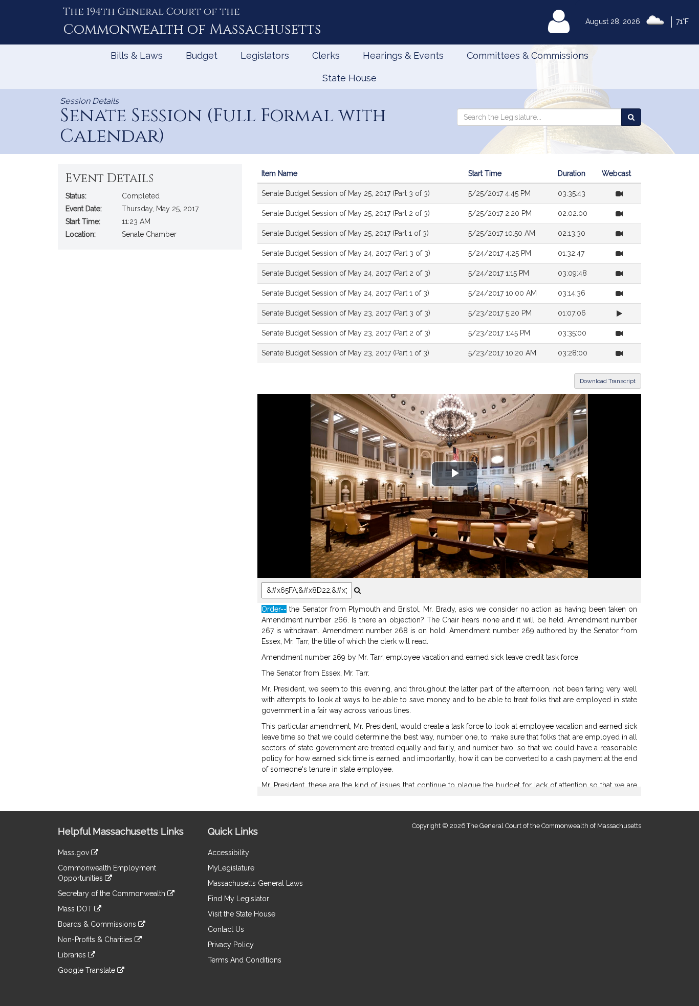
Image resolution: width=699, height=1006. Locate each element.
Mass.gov (74, 852)
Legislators (265, 55)
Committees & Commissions (527, 55)
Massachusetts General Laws (255, 883)
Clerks (326, 55)
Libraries (73, 955)
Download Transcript (608, 381)
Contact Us (226, 929)
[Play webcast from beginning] (619, 193)
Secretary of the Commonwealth (112, 893)
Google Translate (87, 970)
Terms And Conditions (244, 960)
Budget (201, 55)
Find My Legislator (238, 899)
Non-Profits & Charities (96, 939)
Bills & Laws (137, 55)
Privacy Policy (231, 945)
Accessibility (228, 852)
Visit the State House (241, 914)
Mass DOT (76, 909)
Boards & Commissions (98, 924)
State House (349, 78)
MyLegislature (231, 868)
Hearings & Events (403, 55)
